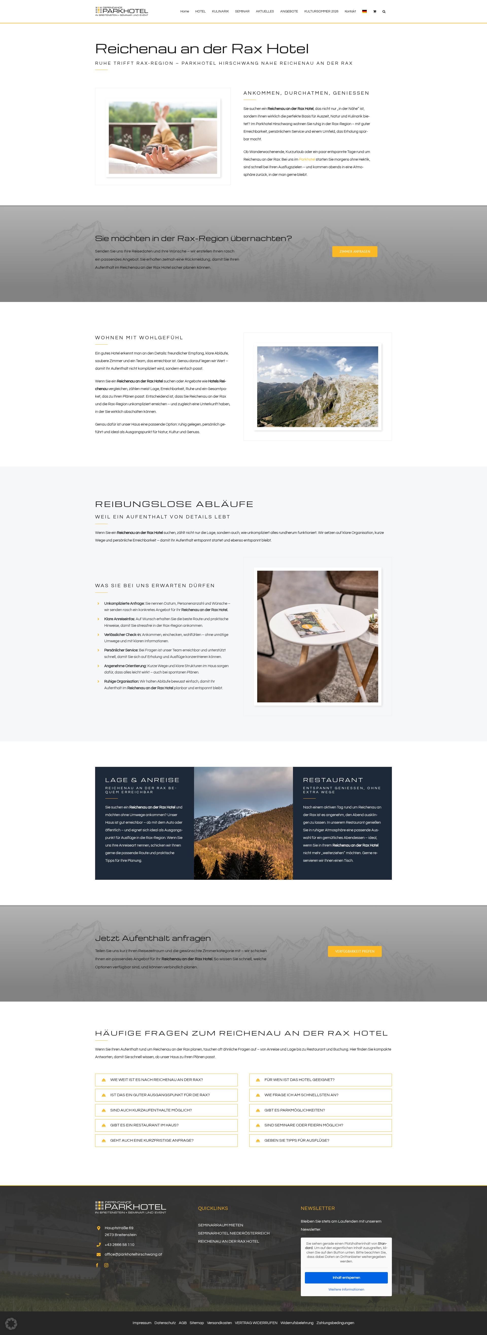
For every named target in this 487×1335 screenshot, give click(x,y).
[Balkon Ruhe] (163, 104)
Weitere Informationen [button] (346, 1289)
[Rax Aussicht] (317, 348)
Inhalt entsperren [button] (346, 1277)
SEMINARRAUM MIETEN (220, 1225)
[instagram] (106, 1265)
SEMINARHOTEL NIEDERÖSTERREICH (234, 1233)
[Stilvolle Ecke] (317, 573)
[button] (384, 11)
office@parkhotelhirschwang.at (133, 1254)
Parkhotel (307, 159)
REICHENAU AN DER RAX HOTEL (228, 1241)
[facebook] (97, 1265)
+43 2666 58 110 (119, 1245)
